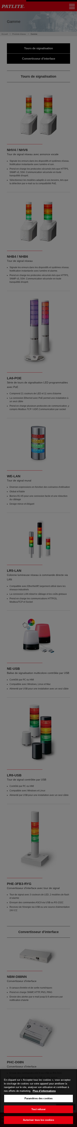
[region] (38, 1098)
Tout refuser (38, 1109)
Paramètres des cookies (38, 1098)
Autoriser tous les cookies (38, 1120)
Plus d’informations (44, 1091)
